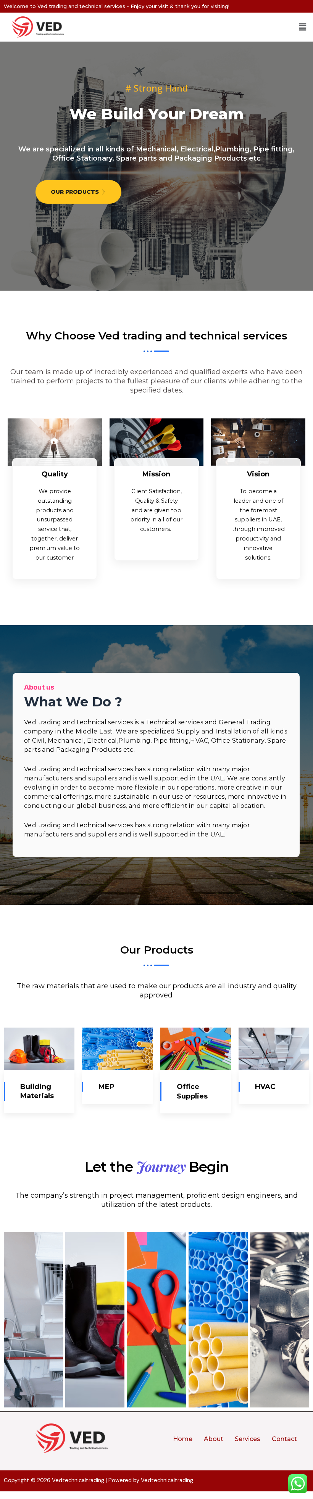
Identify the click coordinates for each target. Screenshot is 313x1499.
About (213, 1439)
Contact (284, 1439)
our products (75, 191)
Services (247, 1439)
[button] (302, 27)
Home (182, 1439)
